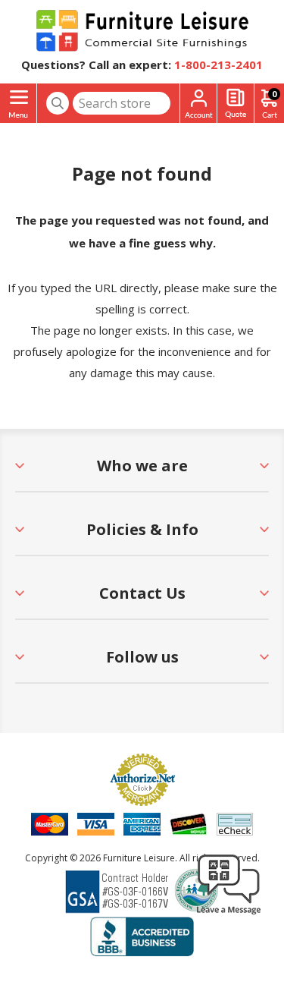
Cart (274, 93)
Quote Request (235, 103)
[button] (228, 913)
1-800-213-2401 (218, 64)
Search (57, 103)
